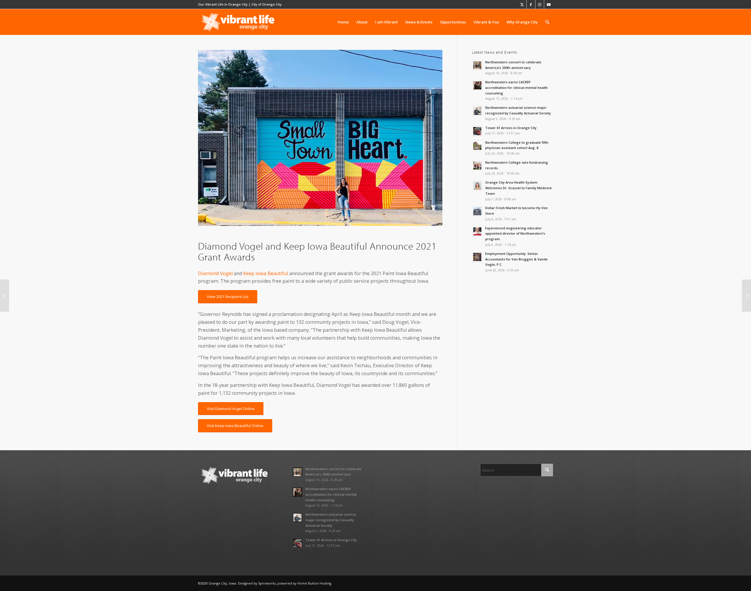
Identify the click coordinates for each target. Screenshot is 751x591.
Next (429, 138)
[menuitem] (343, 22)
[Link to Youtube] (548, 4)
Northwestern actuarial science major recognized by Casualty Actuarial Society (330, 520)
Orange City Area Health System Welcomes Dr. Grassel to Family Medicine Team (518, 188)
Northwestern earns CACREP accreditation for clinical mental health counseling (516, 87)
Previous (211, 138)
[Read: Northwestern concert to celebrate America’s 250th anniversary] (477, 65)
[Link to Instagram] (539, 4)
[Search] (547, 22)
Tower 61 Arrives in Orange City (511, 128)
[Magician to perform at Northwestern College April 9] (4, 296)
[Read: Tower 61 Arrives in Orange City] (477, 131)
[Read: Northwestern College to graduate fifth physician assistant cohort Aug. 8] (477, 145)
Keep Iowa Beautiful (265, 273)
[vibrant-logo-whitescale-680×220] (238, 22)
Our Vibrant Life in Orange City (223, 4)
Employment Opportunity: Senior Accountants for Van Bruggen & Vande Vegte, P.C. (516, 259)
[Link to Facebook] (531, 4)
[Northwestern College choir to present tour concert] (746, 296)
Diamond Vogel (215, 273)
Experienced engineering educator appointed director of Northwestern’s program (515, 233)
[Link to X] (522, 4)
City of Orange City (266, 4)
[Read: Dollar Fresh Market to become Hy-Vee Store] (477, 211)
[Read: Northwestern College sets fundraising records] (477, 165)
